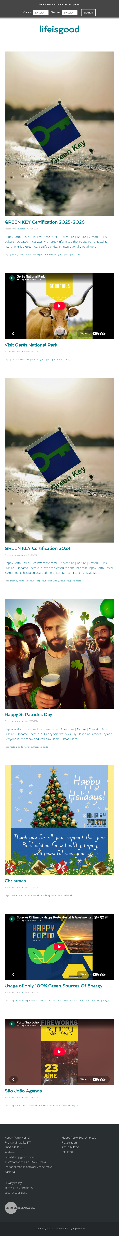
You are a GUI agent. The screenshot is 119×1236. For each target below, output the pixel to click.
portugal (68, 359)
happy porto (15, 1105)
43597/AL (68, 1152)
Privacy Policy (13, 1183)
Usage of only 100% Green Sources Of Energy (53, 985)
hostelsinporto (66, 1000)
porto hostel (75, 254)
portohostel (57, 359)
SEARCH (88, 12)
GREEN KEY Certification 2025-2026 (45, 222)
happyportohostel (30, 1000)
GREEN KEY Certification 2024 (38, 548)
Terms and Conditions (19, 1188)
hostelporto (30, 359)
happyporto (19, 228)
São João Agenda (23, 1090)
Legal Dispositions (16, 1192)
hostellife (49, 254)
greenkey (14, 254)
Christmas (15, 880)
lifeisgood (58, 254)
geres (12, 359)
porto (66, 254)
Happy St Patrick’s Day (28, 714)
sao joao (74, 1105)
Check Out (55, 12)
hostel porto (38, 254)
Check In (27, 12)
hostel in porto (25, 254)
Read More (89, 246)
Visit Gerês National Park (31, 345)
